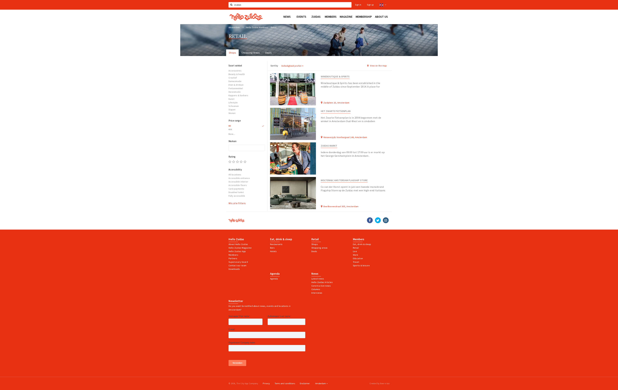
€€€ (230, 129)
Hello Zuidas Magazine (240, 247)
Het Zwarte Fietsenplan (336, 111)
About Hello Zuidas (238, 244)
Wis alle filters (237, 203)
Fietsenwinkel (236, 88)
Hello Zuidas (236, 239)
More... (232, 134)
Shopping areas (319, 247)
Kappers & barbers (238, 95)
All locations (235, 174)
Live (355, 251)
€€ (230, 125)
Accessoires (235, 70)
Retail (315, 239)
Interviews (316, 292)
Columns (315, 289)
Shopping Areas (250, 52)
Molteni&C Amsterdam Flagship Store (344, 180)
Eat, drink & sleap (362, 244)
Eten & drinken (236, 84)
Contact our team (238, 265)
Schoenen (234, 106)
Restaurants (276, 244)
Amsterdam (320, 383)
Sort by (274, 65)
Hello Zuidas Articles (322, 282)
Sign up (370, 4)
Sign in (358, 4)
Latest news (317, 278)
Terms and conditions (285, 383)
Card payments (236, 188)
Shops (232, 52)
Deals (268, 52)
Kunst (231, 99)
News (314, 273)
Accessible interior (238, 181)
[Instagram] (386, 220)
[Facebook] (370, 220)
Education (358, 258)
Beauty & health (237, 74)
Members (233, 254)
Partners (233, 258)
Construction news (321, 285)
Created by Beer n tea (379, 383)
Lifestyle (233, 102)
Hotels (273, 251)
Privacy (266, 383)
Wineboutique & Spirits (335, 76)
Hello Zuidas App (237, 251)
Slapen (232, 109)
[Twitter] (378, 220)
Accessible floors (238, 185)
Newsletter (236, 301)
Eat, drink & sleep (281, 239)
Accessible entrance (239, 178)
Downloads (234, 269)
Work (355, 254)
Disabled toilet (236, 192)
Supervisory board (238, 261)
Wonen (232, 113)
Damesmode (235, 81)
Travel (356, 261)
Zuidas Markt (329, 145)
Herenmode (235, 91)
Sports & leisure (361, 265)
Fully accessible (237, 195)
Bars (272, 247)
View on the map (378, 65)
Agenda (275, 273)
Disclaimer (305, 383)
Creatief (233, 77)
